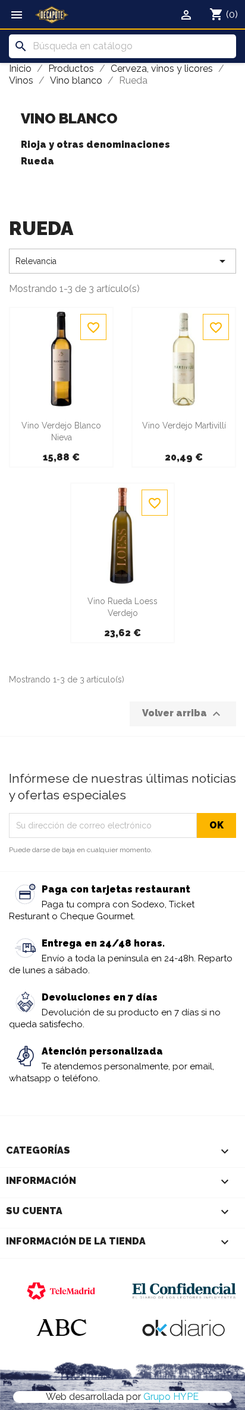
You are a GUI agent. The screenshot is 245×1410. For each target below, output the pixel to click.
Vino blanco (69, 118)
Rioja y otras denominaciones (95, 144)
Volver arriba (183, 714)
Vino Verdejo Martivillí (184, 425)
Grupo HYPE (171, 1396)
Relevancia (122, 261)
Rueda (37, 161)
